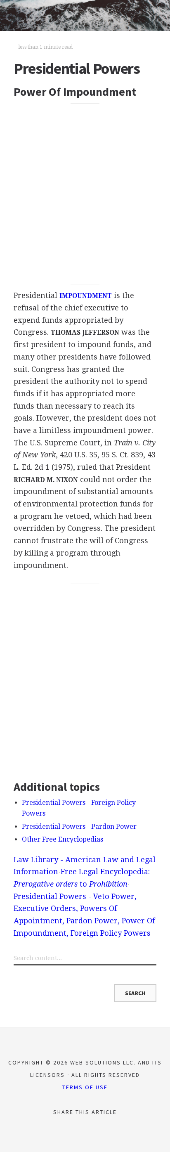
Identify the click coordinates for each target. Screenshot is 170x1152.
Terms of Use (85, 1087)
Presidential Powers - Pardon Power (79, 826)
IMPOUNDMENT (85, 296)
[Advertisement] (85, 194)
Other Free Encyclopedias (62, 839)
